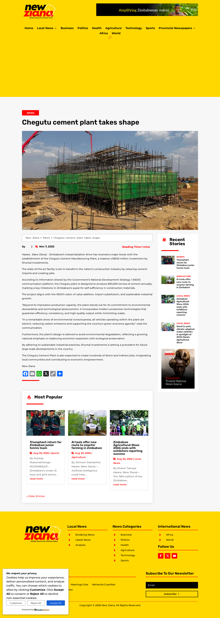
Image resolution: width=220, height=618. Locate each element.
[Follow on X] (167, 556)
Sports (150, 28)
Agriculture (113, 28)
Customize (16, 603)
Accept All (55, 603)
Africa (104, 33)
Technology (133, 28)
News (30, 113)
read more (36, 478)
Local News (45, 28)
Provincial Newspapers (175, 28)
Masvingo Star (79, 584)
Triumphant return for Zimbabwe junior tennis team (45, 445)
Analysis (80, 545)
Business (67, 28)
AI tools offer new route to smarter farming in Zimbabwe (87, 445)
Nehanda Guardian (104, 584)
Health (97, 28)
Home (29, 28)
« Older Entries (35, 496)
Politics (83, 28)
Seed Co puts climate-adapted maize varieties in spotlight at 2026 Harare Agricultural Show (185, 334)
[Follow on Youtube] (174, 556)
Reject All (36, 603)
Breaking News (85, 534)
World (116, 33)
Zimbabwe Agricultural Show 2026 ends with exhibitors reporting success (127, 447)
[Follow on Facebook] (160, 556)
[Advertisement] (110, 68)
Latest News (83, 539)
